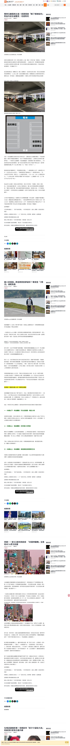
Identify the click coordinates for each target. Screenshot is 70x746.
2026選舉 (9, 5)
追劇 (49, 1)
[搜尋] (65, 5)
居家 (7, 240)
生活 (34, 5)
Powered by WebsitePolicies (6, 743)
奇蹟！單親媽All (9, 698)
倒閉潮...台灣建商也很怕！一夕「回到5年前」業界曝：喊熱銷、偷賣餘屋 (22, 214)
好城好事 (30, 5)
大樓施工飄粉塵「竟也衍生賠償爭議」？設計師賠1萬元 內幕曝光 (10, 259)
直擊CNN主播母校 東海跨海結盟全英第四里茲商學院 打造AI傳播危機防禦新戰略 (58, 38)
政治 (5, 5)
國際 (20, 5)
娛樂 (26, 5)
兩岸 (23, 5)
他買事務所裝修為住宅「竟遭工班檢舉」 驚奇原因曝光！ (38, 259)
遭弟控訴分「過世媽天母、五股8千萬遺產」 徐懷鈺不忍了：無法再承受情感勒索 (10, 519)
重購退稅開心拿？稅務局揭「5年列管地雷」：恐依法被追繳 (24, 519)
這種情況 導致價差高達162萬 (11, 217)
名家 (39, 5)
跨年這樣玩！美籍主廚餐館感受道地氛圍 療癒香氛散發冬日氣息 (20, 225)
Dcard (11, 332)
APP (45, 1)
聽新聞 (6, 19)
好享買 (64, 1)
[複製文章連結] (17, 244)
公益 (48, 5)
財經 (45, 5)
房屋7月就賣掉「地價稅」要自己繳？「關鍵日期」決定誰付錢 (38, 519)
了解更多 (38, 742)
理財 (7, 500)
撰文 (38, 393)
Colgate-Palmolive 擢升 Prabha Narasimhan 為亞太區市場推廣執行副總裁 (58, 23)
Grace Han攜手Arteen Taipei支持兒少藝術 (58, 33)
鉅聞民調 (14, 5)
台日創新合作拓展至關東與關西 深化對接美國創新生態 (58, 43)
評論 (18, 5)
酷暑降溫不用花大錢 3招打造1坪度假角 (10, 270)
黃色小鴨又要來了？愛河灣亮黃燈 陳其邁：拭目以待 (18, 220)
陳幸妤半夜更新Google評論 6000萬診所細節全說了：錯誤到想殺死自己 (38, 530)
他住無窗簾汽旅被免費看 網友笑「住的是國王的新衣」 (18, 222)
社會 (42, 5)
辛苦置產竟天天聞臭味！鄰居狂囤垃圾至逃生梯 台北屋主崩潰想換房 (10, 530)
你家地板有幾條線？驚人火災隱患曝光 (24, 270)
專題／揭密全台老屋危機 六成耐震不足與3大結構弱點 (24, 259)
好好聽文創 (54, 1)
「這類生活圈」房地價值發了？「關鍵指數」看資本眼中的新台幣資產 (24, 530)
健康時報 (59, 1)
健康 (36, 5)
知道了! (67, 742)
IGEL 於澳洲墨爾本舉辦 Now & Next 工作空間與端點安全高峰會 (58, 18)
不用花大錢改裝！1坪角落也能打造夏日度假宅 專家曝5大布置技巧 (38, 270)
